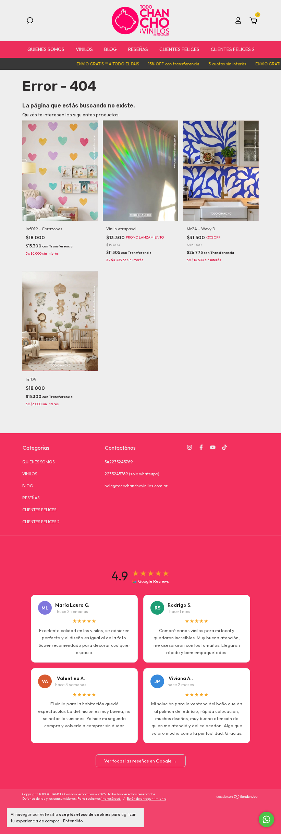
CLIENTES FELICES (179, 49)
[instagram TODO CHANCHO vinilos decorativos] (189, 447)
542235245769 (119, 461)
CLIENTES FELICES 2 (233, 49)
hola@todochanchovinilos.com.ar (136, 485)
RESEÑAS (138, 49)
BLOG (110, 49)
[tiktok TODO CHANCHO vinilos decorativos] (224, 447)
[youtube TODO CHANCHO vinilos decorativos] (213, 447)
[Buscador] (29, 21)
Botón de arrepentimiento (146, 798)
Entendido (73, 820)
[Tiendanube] (237, 797)
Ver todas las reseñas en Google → (140, 761)
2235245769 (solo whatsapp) (132, 473)
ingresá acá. (111, 798)
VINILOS (84, 49)
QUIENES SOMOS (45, 49)
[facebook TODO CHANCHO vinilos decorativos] (201, 447)
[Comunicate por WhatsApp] (266, 819)
